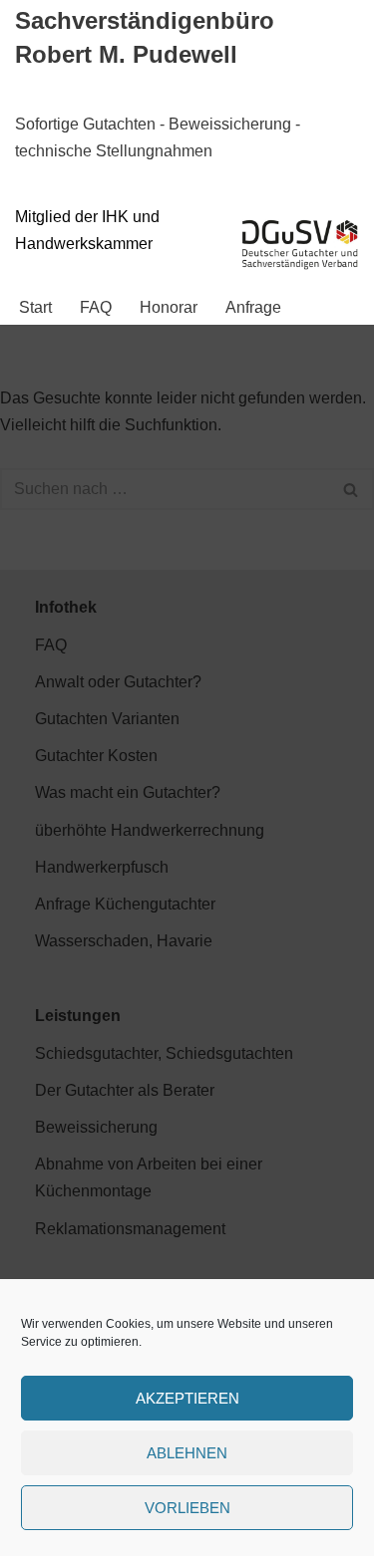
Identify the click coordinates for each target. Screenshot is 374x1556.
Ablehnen (187, 1452)
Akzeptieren (187, 1398)
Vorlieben (187, 1507)
